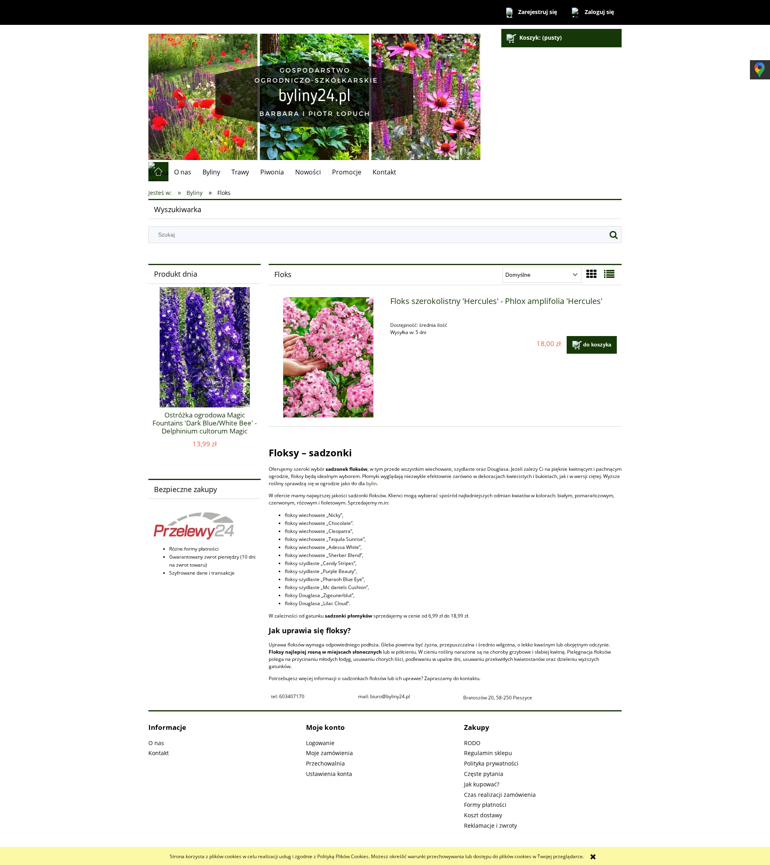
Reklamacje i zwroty (490, 825)
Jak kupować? (481, 784)
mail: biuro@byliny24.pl (384, 696)
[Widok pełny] (609, 274)
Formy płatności (485, 804)
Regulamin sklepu (488, 753)
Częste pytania (483, 774)
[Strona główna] (314, 93)
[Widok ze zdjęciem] (591, 274)
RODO (472, 743)
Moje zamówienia (329, 753)
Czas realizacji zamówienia (500, 794)
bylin (371, 483)
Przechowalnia (325, 763)
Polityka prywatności (491, 763)
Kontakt (158, 753)
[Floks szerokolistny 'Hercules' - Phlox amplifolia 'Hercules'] (328, 357)
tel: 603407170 (287, 696)
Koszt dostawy (483, 815)
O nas (156, 743)
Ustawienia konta (329, 774)
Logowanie (320, 743)
